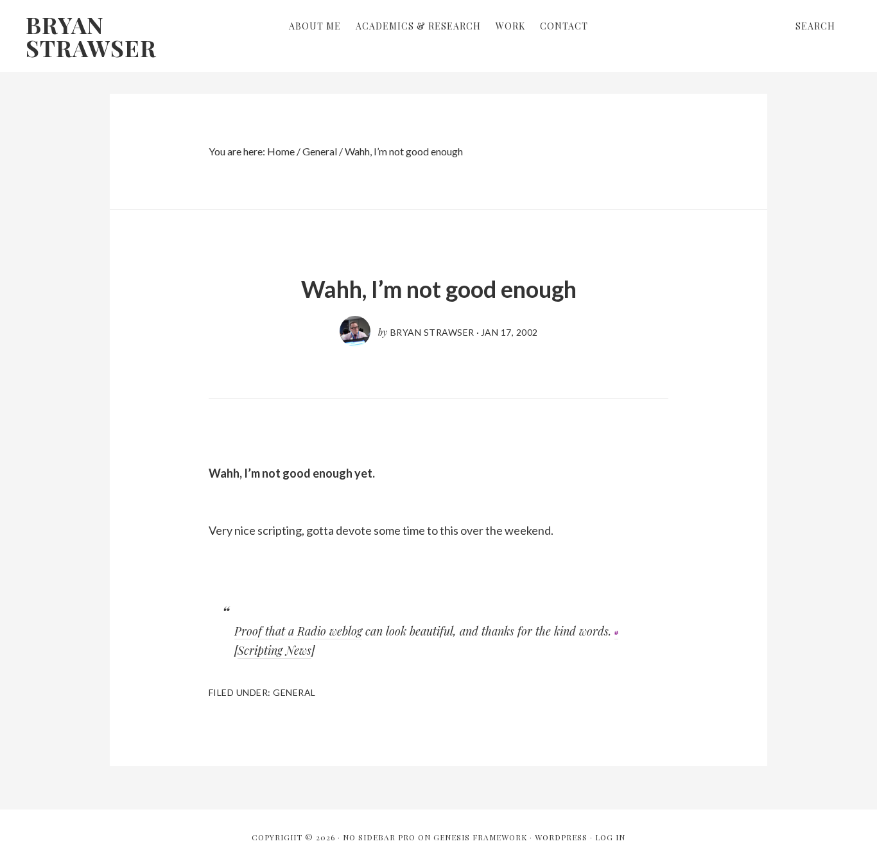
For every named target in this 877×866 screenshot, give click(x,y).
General (294, 692)
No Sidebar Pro (379, 837)
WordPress (561, 837)
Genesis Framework (480, 837)
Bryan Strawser (91, 36)
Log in (610, 837)
